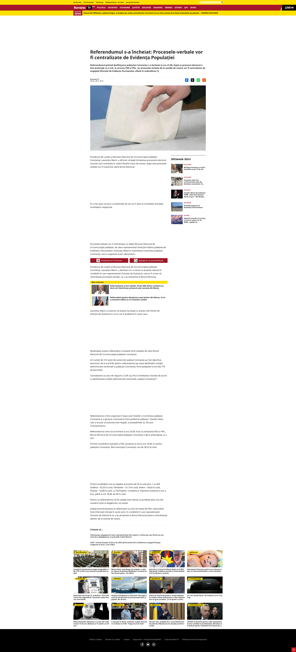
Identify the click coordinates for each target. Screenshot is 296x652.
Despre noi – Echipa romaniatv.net (147, 639)
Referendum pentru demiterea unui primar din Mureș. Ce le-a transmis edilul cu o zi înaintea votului (138, 298)
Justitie (136, 7)
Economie (125, 7)
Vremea (168, 7)
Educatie (146, 7)
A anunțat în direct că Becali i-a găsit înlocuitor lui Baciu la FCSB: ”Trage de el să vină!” (129, 623)
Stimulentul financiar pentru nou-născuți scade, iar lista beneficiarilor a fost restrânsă (204, 570)
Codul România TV (171, 639)
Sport (193, 7)
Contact (126, 639)
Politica (101, 7)
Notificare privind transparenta (194, 639)
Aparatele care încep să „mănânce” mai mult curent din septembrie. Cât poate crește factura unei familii (91, 597)
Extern (178, 7)
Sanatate (157, 7)
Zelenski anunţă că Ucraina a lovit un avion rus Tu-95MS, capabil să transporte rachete (194, 220)
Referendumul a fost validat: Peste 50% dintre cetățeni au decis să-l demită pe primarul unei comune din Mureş (136, 287)
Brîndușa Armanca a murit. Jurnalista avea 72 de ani (194, 168)
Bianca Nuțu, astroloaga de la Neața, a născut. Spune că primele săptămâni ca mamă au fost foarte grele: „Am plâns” (129, 571)
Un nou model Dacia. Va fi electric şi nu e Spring (204, 597)
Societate (112, 7)
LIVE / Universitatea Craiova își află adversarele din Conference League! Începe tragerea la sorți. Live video (125, 544)
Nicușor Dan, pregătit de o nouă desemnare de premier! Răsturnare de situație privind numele (166, 624)
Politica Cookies (95, 639)
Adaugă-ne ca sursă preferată (151, 260)
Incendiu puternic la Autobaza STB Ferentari (193, 207)
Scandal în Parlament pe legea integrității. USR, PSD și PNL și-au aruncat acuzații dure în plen (91, 571)
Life (186, 7)
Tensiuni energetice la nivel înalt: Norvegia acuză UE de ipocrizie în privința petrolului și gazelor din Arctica (129, 597)
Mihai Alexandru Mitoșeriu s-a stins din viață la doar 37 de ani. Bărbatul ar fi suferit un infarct (91, 624)
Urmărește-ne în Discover (111, 260)
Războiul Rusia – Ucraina (115, 2)
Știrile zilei (77, 2)
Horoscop (99, 2)
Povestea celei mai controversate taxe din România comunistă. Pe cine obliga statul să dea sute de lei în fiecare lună (194, 182)
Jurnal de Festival (132, 2)
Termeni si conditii (112, 639)
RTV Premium (89, 2)
